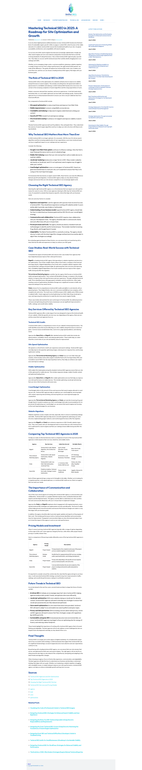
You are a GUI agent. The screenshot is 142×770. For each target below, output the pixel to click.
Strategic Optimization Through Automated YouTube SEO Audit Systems (100, 116)
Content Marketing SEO (60, 20)
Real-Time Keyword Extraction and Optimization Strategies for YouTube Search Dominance (100, 98)
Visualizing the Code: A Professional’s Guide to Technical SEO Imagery (52, 708)
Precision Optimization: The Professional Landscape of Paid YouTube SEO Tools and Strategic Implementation (99, 87)
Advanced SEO (85, 20)
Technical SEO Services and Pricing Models (43, 685)
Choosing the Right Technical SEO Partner (43, 682)
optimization (34, 697)
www (31, 695)
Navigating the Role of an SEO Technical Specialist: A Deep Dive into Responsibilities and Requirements (52, 721)
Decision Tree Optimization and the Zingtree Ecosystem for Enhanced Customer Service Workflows (100, 35)
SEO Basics (46, 20)
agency (32, 689)
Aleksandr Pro (37, 39)
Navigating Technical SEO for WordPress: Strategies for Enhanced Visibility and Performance (55, 746)
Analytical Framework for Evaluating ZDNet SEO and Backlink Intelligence (100, 45)
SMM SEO (95, 20)
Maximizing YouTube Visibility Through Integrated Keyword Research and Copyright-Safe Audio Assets (100, 126)
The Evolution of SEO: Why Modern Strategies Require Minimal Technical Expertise (56, 752)
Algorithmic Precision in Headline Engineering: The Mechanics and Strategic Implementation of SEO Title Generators (100, 55)
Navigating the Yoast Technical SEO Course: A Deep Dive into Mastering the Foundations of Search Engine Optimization (54, 727)
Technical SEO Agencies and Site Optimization (44, 676)
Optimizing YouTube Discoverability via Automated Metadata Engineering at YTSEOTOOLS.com (98, 66)
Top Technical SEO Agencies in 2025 (41, 679)
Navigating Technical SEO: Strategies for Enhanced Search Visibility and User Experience (55, 714)
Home (39, 20)
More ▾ (102, 20)
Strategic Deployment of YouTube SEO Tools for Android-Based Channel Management (101, 107)
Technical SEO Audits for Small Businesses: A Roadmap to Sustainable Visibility (55, 740)
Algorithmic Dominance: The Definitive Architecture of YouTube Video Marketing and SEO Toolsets (100, 76)
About (29, 764)
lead (31, 692)
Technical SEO (74, 20)
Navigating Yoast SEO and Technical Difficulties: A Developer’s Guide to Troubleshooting (53, 734)
